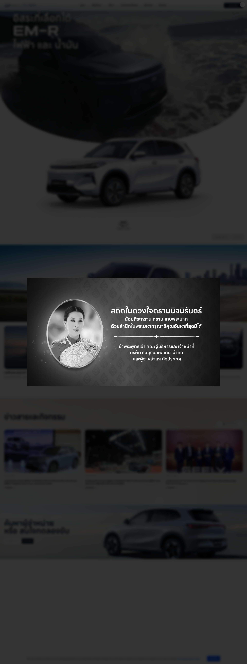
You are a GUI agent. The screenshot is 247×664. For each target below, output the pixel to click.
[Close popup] (242, 4)
